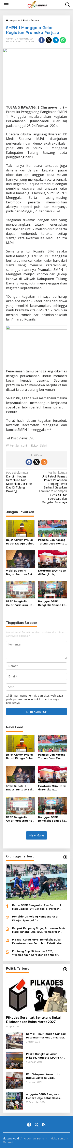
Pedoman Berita (34, 1138)
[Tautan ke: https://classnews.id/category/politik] (65, 969)
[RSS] (44, 462)
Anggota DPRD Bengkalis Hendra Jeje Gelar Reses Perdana (43, 1096)
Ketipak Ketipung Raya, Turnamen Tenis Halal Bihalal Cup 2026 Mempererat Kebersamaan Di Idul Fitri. (38, 930)
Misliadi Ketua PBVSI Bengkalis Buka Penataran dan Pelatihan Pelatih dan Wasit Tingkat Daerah (37, 941)
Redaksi (8, 1142)
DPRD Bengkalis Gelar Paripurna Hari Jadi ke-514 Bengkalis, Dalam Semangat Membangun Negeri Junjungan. (20, 603)
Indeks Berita (57, 1138)
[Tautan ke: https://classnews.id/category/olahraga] (65, 857)
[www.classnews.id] (37, 4)
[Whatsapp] (63, 40)
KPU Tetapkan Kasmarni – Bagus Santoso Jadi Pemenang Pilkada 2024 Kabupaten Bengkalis (43, 1076)
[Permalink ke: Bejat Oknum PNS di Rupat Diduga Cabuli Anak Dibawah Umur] (20, 528)
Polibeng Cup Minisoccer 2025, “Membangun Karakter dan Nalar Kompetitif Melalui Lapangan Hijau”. (36, 953)
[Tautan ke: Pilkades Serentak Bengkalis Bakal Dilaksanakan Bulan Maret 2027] (36, 994)
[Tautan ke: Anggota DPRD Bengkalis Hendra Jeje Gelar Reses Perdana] (14, 1101)
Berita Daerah (13, 41)
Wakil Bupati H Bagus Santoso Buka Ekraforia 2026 (20, 572)
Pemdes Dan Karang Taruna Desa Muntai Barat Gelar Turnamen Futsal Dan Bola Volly (52, 541)
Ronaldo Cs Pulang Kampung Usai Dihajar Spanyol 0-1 (35, 918)
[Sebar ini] (42, 40)
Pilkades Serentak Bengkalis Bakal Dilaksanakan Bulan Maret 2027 (33, 1019)
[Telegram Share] (56, 40)
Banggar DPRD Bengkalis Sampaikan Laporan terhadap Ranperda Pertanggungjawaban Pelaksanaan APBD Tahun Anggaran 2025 (52, 603)
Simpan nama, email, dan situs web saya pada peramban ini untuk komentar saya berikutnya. (34, 699)
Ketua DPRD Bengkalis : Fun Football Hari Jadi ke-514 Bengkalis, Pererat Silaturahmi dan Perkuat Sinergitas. (36, 907)
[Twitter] (36, 462)
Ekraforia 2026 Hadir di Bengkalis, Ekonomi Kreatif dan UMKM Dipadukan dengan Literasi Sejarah (52, 572)
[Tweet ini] (49, 40)
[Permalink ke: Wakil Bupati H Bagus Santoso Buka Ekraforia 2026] (20, 559)
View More (36, 835)
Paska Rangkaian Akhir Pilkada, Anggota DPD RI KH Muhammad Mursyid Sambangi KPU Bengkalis (44, 1055)
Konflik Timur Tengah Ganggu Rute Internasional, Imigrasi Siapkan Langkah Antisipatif (46, 1035)
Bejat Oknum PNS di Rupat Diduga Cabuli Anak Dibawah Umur (20, 541)
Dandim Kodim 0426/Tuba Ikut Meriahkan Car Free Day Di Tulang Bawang (19, 482)
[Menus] (6, 4)
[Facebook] (29, 462)
